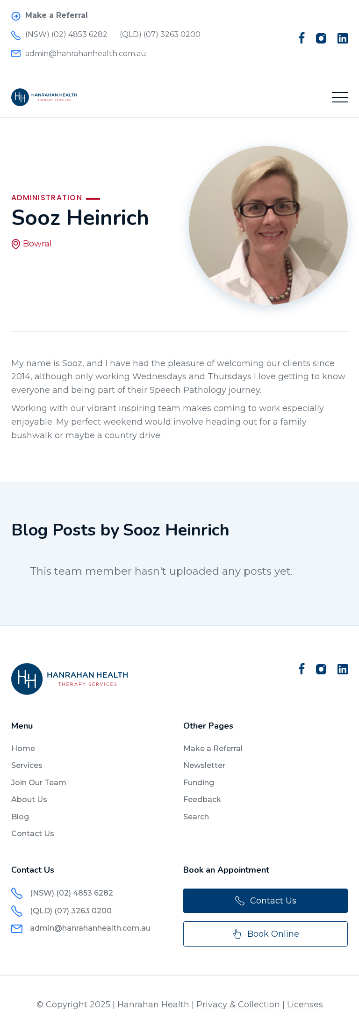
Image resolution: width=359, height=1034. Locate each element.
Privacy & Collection (238, 1004)
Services (27, 765)
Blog (20, 816)
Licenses (305, 1004)
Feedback (202, 799)
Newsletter (204, 765)
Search (196, 816)
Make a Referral (213, 748)
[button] (340, 97)
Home (23, 748)
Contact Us (32, 833)
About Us (29, 799)
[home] (44, 97)
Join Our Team (38, 782)
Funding (198, 782)
